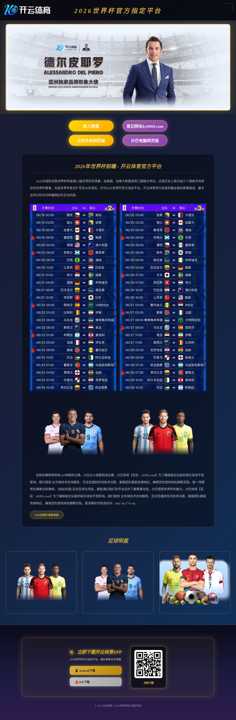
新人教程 (91, 126)
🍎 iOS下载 (82, 682)
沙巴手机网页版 (91, 141)
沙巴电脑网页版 (145, 141)
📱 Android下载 (85, 670)
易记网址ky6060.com (145, 126)
